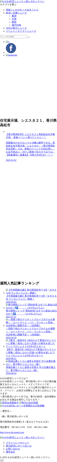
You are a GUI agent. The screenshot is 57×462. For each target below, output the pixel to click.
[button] (29, 37)
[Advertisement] (28, 87)
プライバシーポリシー (17, 443)
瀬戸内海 (16, 25)
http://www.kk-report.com (12, 432)
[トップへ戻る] (2, 460)
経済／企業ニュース (16, 13)
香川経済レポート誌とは (19, 446)
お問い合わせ (13, 449)
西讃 (14, 22)
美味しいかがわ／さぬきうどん (22, 10)
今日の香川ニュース (16, 28)
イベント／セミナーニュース (21, 31)
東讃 (14, 16)
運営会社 (10, 452)
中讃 (14, 19)
